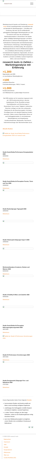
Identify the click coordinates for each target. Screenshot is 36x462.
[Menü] (30, 3)
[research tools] (15, 3)
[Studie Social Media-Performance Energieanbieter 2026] (18, 141)
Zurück (1, 9)
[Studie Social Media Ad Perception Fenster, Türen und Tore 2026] (18, 171)
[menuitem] (30, 3)
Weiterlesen (6, 159)
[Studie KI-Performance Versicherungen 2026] (18, 344)
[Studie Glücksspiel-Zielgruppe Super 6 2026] (18, 229)
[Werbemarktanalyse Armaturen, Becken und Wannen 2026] (18, 257)
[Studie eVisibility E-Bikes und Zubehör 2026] (18, 284)
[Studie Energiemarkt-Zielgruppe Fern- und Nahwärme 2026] (18, 370)
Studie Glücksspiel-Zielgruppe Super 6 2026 (16, 240)
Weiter (34, 9)
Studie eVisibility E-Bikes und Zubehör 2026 (16, 294)
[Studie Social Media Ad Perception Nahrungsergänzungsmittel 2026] (18, 315)
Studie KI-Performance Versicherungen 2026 (16, 355)
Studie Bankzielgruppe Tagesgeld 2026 (14, 209)
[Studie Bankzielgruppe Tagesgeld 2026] (18, 198)
